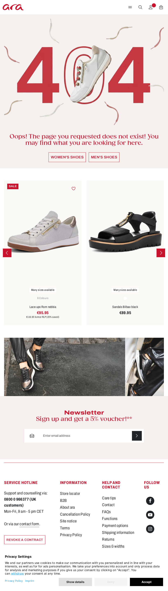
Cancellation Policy (75, 514)
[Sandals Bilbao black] (125, 232)
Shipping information (118, 532)
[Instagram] (150, 529)
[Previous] (7, 253)
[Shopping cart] (161, 7)
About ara (67, 507)
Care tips (109, 498)
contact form (29, 524)
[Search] (140, 7)
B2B (63, 500)
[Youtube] (150, 515)
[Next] (161, 253)
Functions (109, 518)
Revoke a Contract (24, 539)
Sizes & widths (113, 546)
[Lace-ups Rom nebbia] (43, 232)
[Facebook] (150, 501)
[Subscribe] (137, 436)
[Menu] (130, 7)
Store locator (70, 493)
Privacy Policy (71, 535)
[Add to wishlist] (73, 189)
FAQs (106, 512)
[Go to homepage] (13, 7)
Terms (65, 528)
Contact (108, 505)
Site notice (68, 521)
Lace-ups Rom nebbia (43, 307)
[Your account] (150, 7)
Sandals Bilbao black (125, 307)
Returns (108, 539)
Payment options (115, 525)
